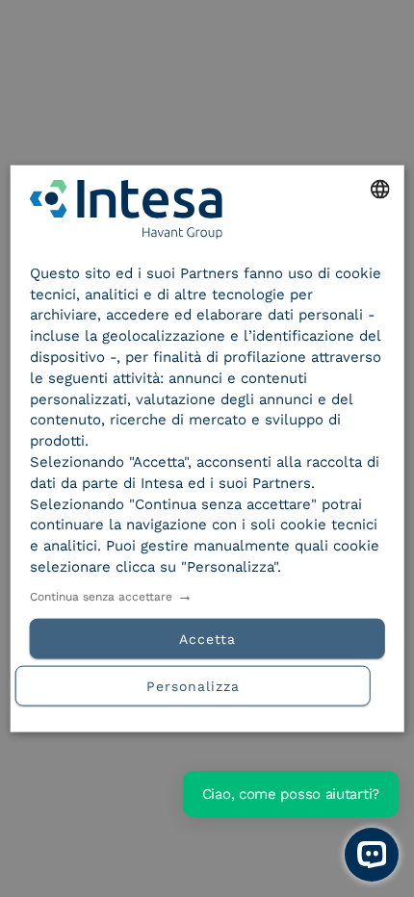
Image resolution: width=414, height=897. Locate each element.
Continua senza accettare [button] (101, 595)
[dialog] (207, 449)
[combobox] (379, 189)
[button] (207, 682)
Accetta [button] (207, 638)
